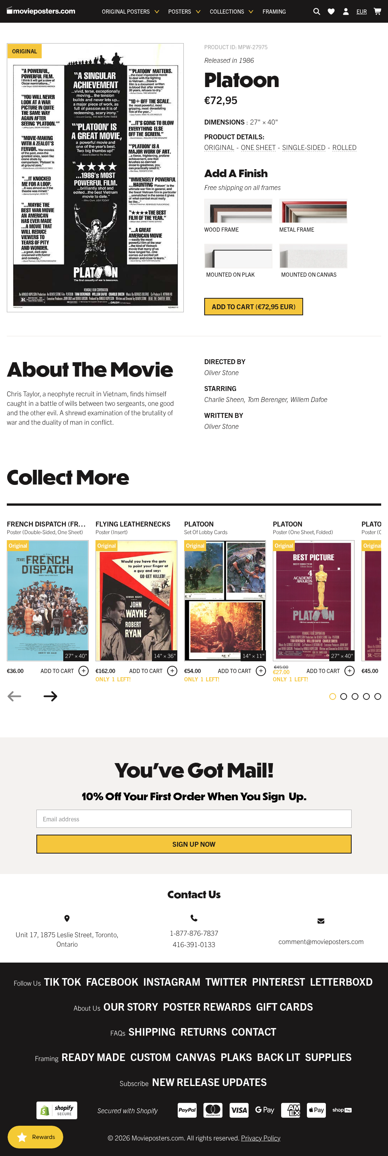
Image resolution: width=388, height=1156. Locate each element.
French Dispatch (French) (53, 523)
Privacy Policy (260, 1137)
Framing (274, 11)
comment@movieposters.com (321, 941)
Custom (150, 1057)
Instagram (171, 981)
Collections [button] (227, 11)
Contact (254, 1031)
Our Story (130, 1006)
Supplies (328, 1057)
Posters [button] (179, 11)
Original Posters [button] (126, 11)
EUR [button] (362, 11)
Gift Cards (284, 1006)
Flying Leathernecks (133, 523)
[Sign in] (346, 11)
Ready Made (93, 1057)
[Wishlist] (331, 11)
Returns (203, 1031)
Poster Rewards (207, 1006)
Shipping (151, 1031)
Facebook (112, 981)
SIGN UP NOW (194, 844)
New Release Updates (209, 1082)
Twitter (226, 981)
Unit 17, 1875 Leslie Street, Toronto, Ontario (67, 939)
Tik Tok (62, 981)
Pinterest (278, 981)
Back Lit (278, 1057)
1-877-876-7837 (194, 933)
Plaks (236, 1057)
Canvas (196, 1057)
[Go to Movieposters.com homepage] (41, 10)
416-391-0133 (194, 944)
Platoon (199, 523)
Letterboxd (341, 981)
